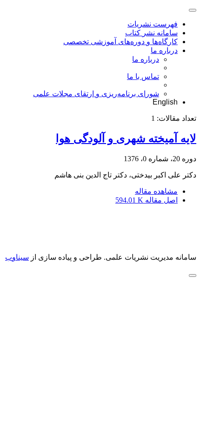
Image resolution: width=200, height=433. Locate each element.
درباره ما (164, 50)
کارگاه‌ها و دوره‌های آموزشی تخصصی (120, 42)
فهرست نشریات (152, 24)
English (165, 102)
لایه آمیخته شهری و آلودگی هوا (126, 138)
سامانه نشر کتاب (151, 33)
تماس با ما (143, 76)
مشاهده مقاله (156, 191)
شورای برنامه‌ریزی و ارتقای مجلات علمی (96, 94)
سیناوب (17, 257)
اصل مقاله (146, 200)
